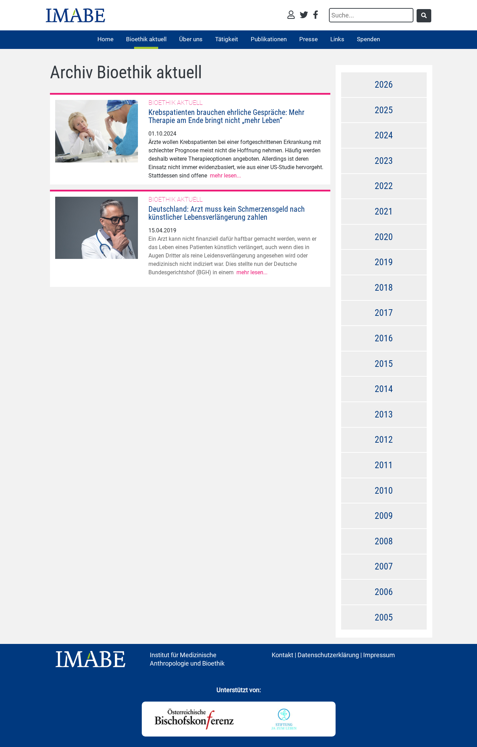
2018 (384, 287)
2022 (384, 186)
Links (337, 39)
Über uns (191, 39)
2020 (384, 237)
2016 (384, 338)
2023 (384, 160)
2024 (384, 135)
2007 (384, 566)
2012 (384, 439)
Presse (308, 39)
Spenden (368, 39)
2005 (384, 617)
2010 (384, 490)
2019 (384, 262)
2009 (384, 515)
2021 (384, 211)
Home (105, 39)
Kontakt (282, 655)
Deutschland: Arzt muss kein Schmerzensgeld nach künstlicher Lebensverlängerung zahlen (226, 213)
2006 (384, 592)
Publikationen (269, 39)
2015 (384, 363)
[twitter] (305, 15)
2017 (384, 312)
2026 (384, 84)
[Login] (292, 15)
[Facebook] (315, 15)
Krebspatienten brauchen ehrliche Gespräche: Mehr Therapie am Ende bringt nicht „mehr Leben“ (226, 116)
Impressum (379, 655)
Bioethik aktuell (146, 39)
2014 (384, 389)
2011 (384, 465)
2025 (384, 110)
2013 (384, 414)
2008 (384, 541)
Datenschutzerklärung (328, 655)
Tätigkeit (226, 39)
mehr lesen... (225, 175)
